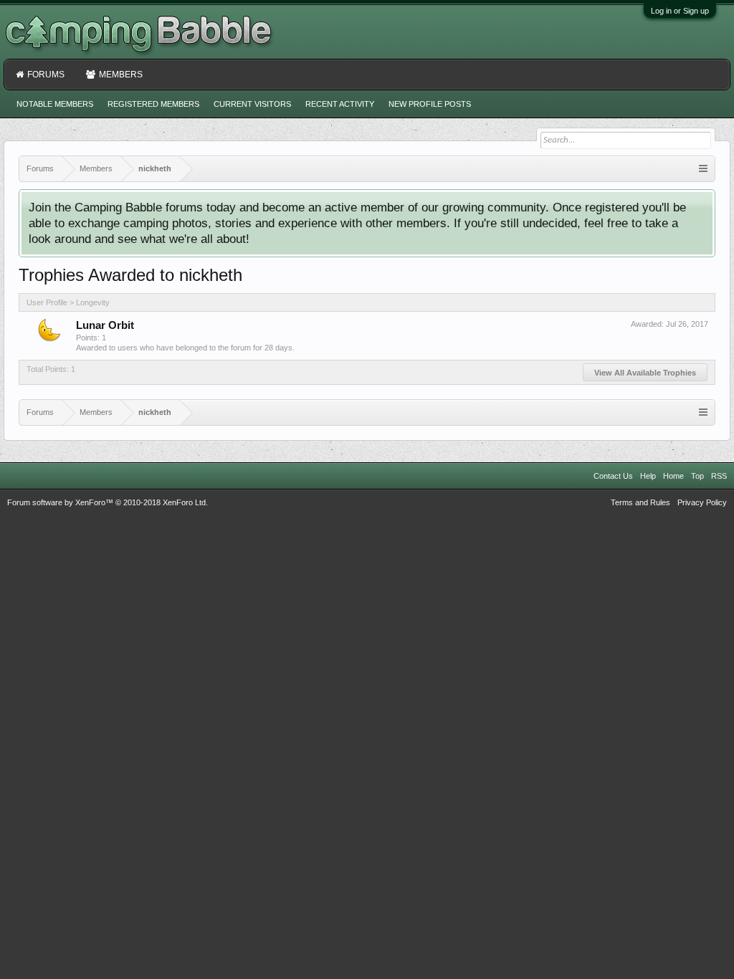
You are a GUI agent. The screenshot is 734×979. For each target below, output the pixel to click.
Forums (46, 75)
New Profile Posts (430, 104)
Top (697, 476)
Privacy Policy (702, 502)
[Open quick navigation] (703, 168)
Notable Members (54, 104)
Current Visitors (252, 104)
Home (673, 476)
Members (121, 75)
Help (648, 476)
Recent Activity (339, 104)
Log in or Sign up (680, 10)
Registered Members (153, 104)
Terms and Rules (640, 502)
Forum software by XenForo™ (107, 502)
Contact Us (613, 476)
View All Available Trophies (645, 372)
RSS (719, 476)
